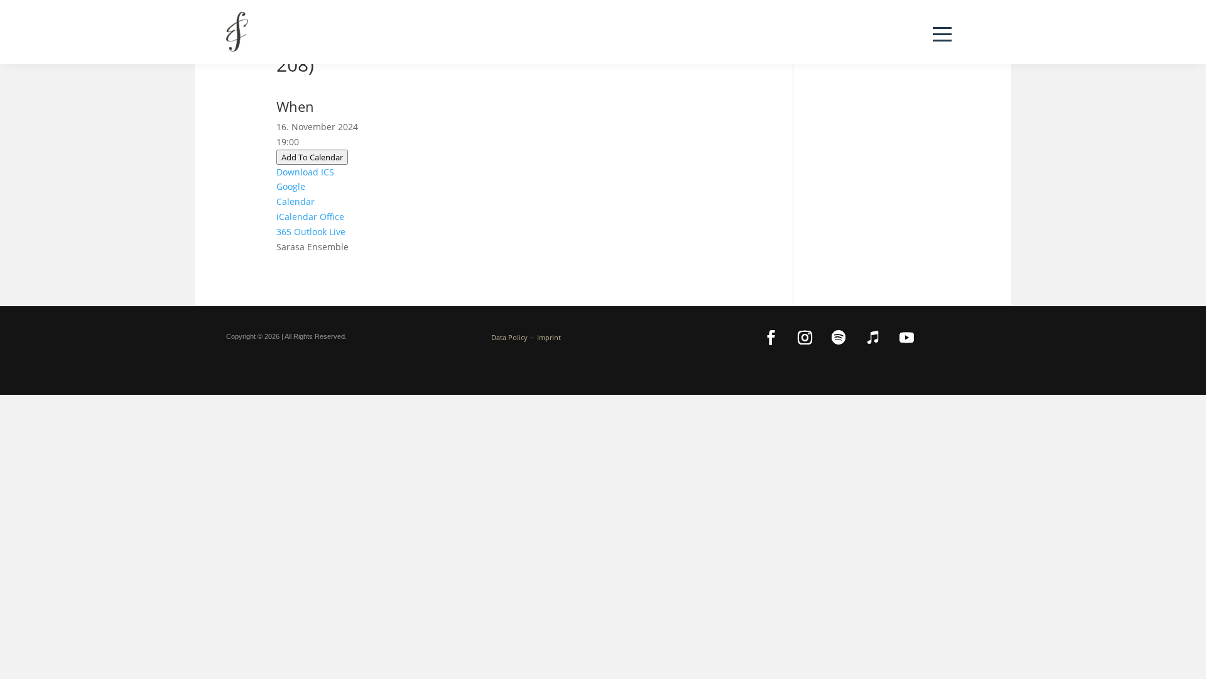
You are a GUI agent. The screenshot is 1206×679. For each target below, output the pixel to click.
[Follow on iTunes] (872, 337)
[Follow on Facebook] (770, 337)
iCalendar (296, 217)
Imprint (549, 337)
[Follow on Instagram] (804, 337)
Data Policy (509, 337)
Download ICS (305, 172)
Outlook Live (319, 232)
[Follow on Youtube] (906, 337)
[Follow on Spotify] (838, 337)
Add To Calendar (312, 157)
